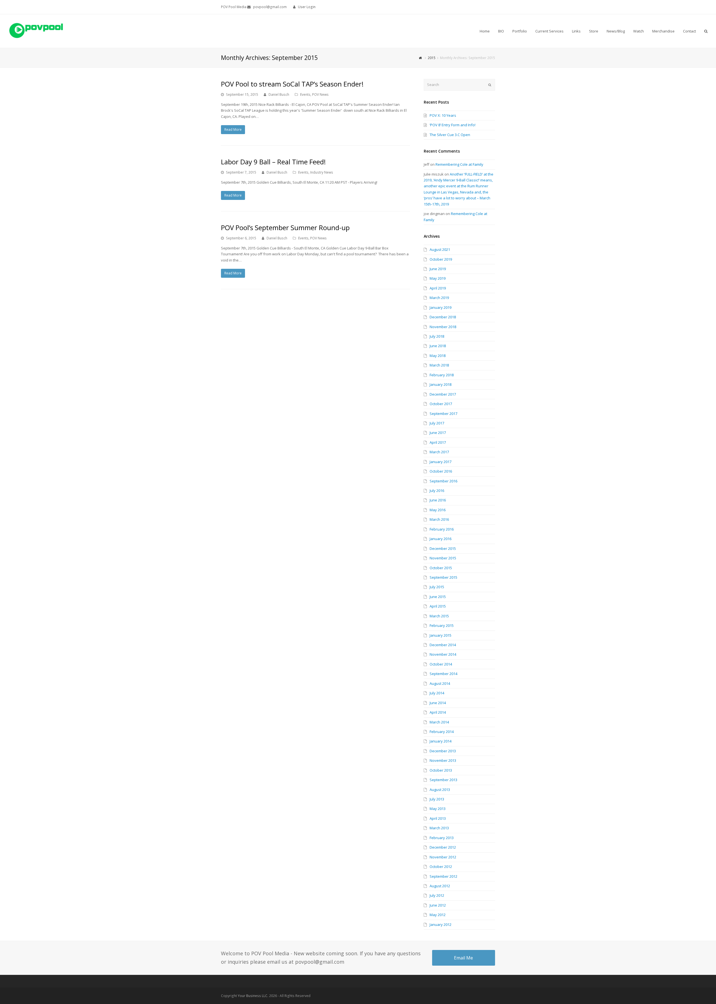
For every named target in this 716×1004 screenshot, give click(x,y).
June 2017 (438, 432)
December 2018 (443, 316)
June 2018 (438, 345)
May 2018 (438, 355)
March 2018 (439, 365)
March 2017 (439, 451)
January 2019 (440, 307)
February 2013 (442, 837)
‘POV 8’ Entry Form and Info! (452, 124)
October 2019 (441, 259)
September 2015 (443, 577)
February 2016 (442, 529)
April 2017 (438, 442)
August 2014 (440, 683)
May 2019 (438, 278)
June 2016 (438, 500)
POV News (320, 94)
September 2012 (443, 876)
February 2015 (442, 625)
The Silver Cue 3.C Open (450, 134)
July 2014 (437, 692)
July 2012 (437, 895)
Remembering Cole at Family (459, 164)
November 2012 (443, 857)
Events (305, 94)
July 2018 (437, 336)
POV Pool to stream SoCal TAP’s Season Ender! (292, 83)
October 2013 (441, 770)
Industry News (321, 172)
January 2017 (440, 461)
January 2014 (440, 741)
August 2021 (440, 249)
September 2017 (443, 413)
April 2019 (438, 288)
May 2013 (438, 808)
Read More (233, 129)
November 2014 (443, 654)
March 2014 (439, 722)
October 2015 (441, 567)
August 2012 (440, 885)
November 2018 (443, 326)
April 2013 (438, 818)
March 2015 (439, 615)
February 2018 (442, 374)
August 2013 (440, 789)
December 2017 (443, 394)
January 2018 (440, 384)
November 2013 (443, 760)
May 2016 (438, 509)
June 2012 (438, 905)
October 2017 (441, 403)
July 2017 (437, 423)
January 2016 (440, 538)
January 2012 (440, 924)
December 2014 (443, 644)
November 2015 (443, 558)
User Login (306, 6)
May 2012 (438, 914)
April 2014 (438, 712)
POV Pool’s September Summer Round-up (285, 227)
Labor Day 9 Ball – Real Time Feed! (273, 161)
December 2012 (443, 847)
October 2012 (441, 866)
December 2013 (443, 750)
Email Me (463, 958)
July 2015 (437, 586)
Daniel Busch (278, 94)
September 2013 (443, 779)
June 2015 (438, 596)
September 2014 (443, 673)
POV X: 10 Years (443, 115)
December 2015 (443, 548)
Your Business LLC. (253, 995)
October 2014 (441, 664)
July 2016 (437, 490)
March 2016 (439, 519)
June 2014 (438, 702)
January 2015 (440, 635)
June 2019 (438, 268)
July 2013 (437, 799)
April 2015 (438, 606)
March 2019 (439, 297)
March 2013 (439, 827)
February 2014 (442, 731)
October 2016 (441, 471)
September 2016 (443, 481)
